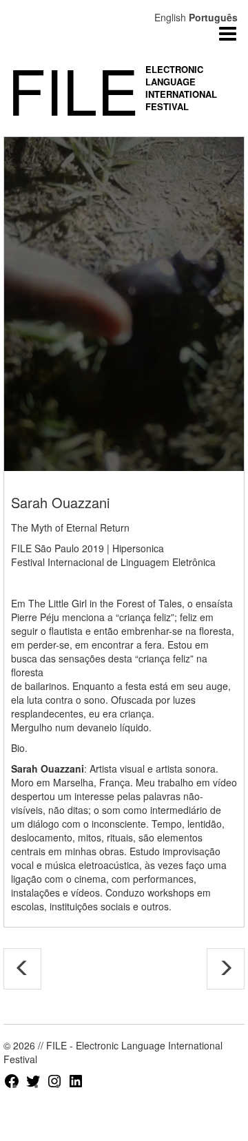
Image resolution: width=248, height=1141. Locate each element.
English (170, 17)
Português (213, 17)
